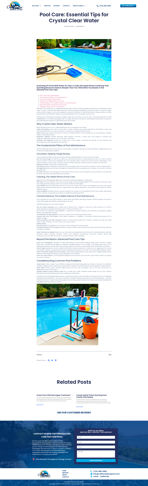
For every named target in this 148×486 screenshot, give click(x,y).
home (64, 471)
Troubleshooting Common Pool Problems (52, 106)
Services (47, 6)
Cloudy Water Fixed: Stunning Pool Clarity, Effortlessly (91, 396)
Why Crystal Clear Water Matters (49, 95)
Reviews (57, 6)
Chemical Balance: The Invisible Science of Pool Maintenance (58, 103)
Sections (35, 6)
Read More (40, 404)
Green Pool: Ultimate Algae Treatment (53, 395)
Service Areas (78, 6)
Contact (66, 6)
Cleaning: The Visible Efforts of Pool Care (52, 101)
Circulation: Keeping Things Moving (50, 99)
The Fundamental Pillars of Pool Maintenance (53, 97)
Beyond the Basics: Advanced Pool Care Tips (53, 105)
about (64, 475)
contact (65, 477)
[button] (49, 360)
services (65, 473)
